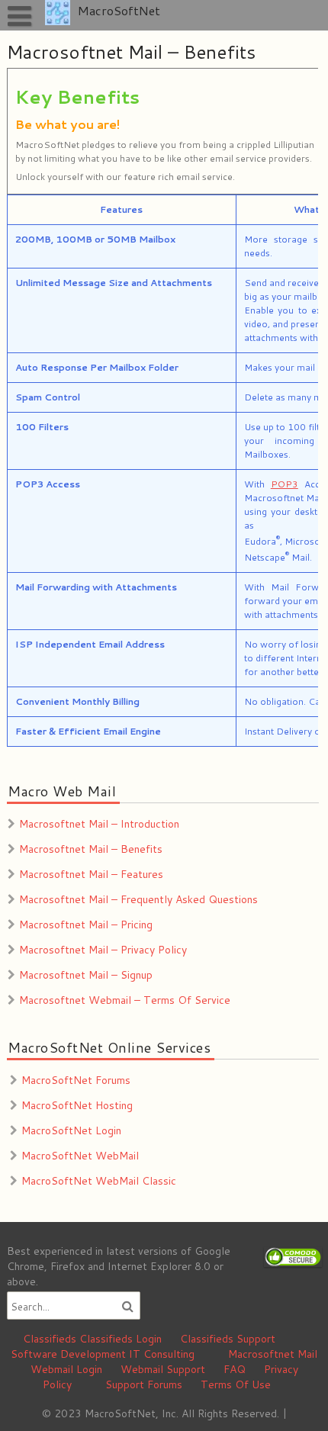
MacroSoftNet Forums (75, 1080)
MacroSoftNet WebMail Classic (98, 1180)
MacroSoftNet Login (71, 1130)
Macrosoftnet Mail (272, 1354)
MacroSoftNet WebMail (80, 1155)
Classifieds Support (227, 1338)
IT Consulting (162, 1354)
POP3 (283, 484)
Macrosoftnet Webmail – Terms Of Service (124, 1000)
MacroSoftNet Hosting (77, 1105)
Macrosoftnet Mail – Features (91, 874)
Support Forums (143, 1384)
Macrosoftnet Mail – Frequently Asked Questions (138, 899)
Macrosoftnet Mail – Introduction (99, 823)
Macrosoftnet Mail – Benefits (90, 849)
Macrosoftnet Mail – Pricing (86, 924)
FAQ (234, 1369)
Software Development (68, 1354)
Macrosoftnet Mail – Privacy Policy (103, 949)
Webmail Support (163, 1369)
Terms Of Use (236, 1384)
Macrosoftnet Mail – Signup (86, 974)
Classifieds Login (120, 1338)
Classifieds (49, 1338)
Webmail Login (66, 1369)
